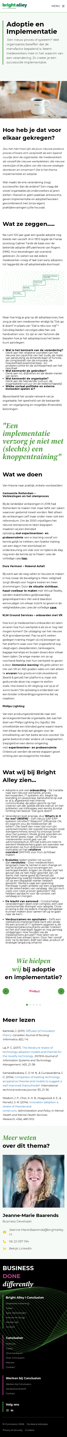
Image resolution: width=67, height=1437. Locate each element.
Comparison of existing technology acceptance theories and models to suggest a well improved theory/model (32, 1081)
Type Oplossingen (16, 1312)
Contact (10, 1326)
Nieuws (10, 1362)
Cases (9, 1308)
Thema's (10, 1343)
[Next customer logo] (61, 991)
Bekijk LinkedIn (20, 1248)
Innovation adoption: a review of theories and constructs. (30, 1106)
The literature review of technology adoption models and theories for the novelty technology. (32, 1052)
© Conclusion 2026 (13, 1424)
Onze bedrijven (14, 1353)
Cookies (29, 1430)
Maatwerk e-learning (17, 1303)
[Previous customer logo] (6, 991)
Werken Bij (12, 1322)
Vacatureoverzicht (16, 1388)
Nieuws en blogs (15, 1317)
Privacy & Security (12, 1430)
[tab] (27, 1005)
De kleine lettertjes (37, 1424)
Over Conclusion (15, 1357)
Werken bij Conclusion (18, 1384)
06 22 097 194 (19, 1241)
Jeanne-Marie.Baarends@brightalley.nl (36, 1232)
